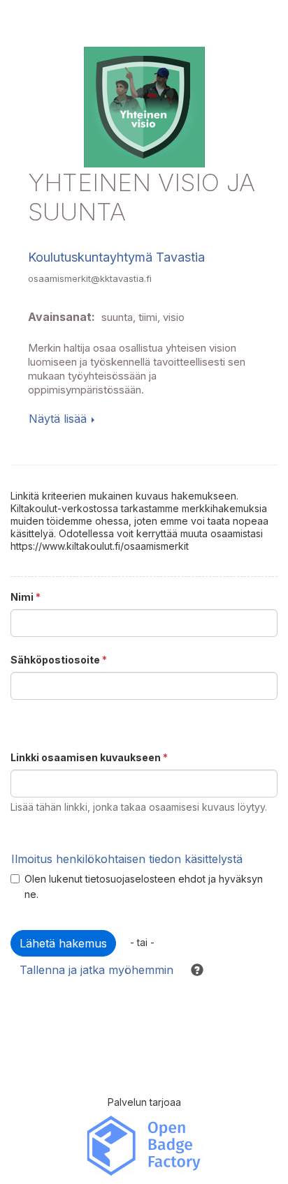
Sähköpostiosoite (58, 660)
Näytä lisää (58, 419)
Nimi (25, 597)
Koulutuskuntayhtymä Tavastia (116, 257)
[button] (190, 969)
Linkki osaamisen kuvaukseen (89, 757)
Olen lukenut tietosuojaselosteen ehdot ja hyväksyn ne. (143, 886)
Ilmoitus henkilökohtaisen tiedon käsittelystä (127, 859)
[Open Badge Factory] (144, 1145)
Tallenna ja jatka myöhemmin (96, 970)
